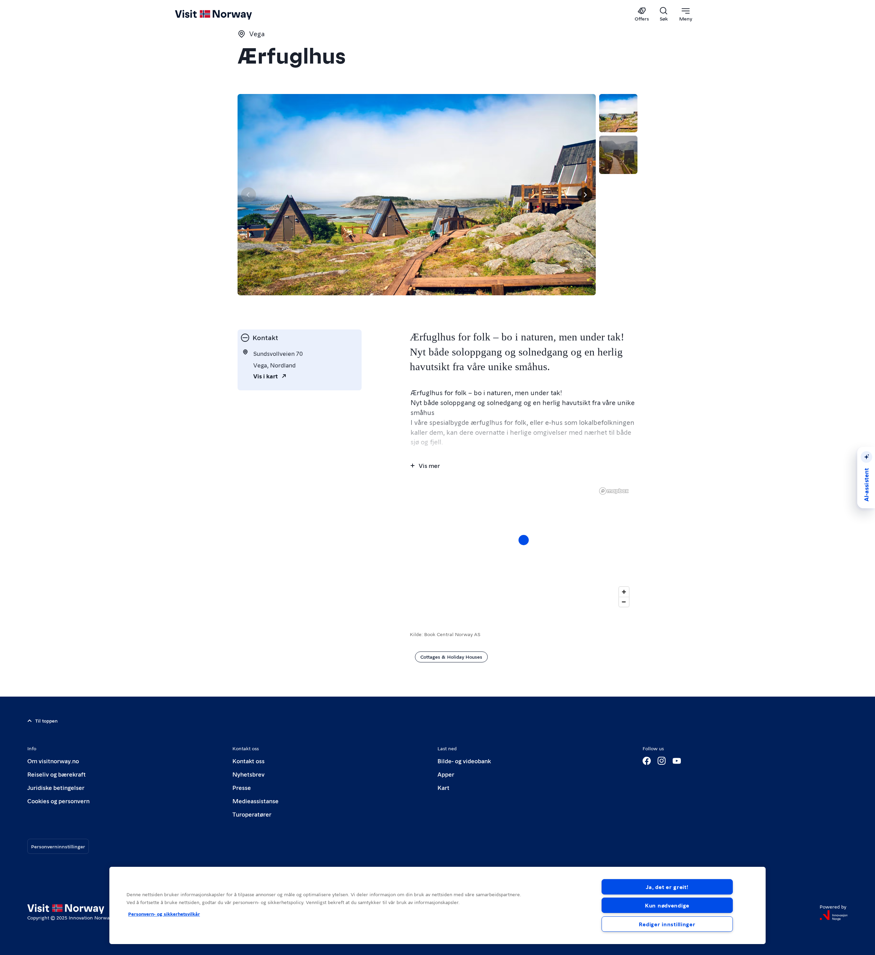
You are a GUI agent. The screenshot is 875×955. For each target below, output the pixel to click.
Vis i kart (265, 376)
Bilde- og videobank (464, 761)
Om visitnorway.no (53, 761)
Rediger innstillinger (667, 924)
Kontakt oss (248, 761)
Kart (443, 787)
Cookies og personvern (58, 801)
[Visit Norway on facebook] (647, 761)
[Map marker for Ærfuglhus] (524, 540)
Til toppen (46, 720)
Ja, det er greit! (667, 886)
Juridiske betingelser (55, 787)
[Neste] (584, 194)
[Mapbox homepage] (614, 491)
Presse (241, 787)
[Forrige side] (248, 194)
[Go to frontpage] (224, 14)
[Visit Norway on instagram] (662, 761)
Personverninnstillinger (58, 846)
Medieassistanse (255, 801)
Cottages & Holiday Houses (451, 657)
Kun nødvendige (667, 905)
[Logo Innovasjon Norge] (834, 915)
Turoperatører (251, 814)
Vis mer (429, 465)
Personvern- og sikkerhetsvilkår (164, 914)
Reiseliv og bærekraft (56, 774)
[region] (523, 547)
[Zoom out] (624, 602)
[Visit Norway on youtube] (677, 761)
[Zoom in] (624, 592)
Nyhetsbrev (248, 774)
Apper (446, 774)
